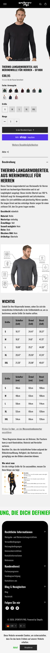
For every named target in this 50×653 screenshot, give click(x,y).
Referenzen (9, 560)
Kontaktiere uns (11, 580)
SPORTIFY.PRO (20, 619)
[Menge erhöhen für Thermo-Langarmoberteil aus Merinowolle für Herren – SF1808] (16, 121)
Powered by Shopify (35, 619)
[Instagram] (12, 608)
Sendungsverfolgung (12, 576)
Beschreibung (8, 162)
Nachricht (8, 596)
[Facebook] (7, 608)
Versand (4, 79)
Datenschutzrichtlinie (13, 550)
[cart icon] (45, 4)
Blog (6, 592)
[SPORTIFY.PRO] (25, 4)
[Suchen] (40, 4)
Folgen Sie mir (12, 602)
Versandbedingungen (13, 541)
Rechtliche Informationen (18, 532)
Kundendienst (12, 566)
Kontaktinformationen (13, 555)
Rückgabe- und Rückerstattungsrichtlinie (21, 537)
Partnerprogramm (12, 571)
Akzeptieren (28, 647)
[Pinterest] (17, 608)
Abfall (15, 647)
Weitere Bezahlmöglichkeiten (25, 144)
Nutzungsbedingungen (13, 546)
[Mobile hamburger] (5, 4)
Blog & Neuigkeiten (15, 586)
